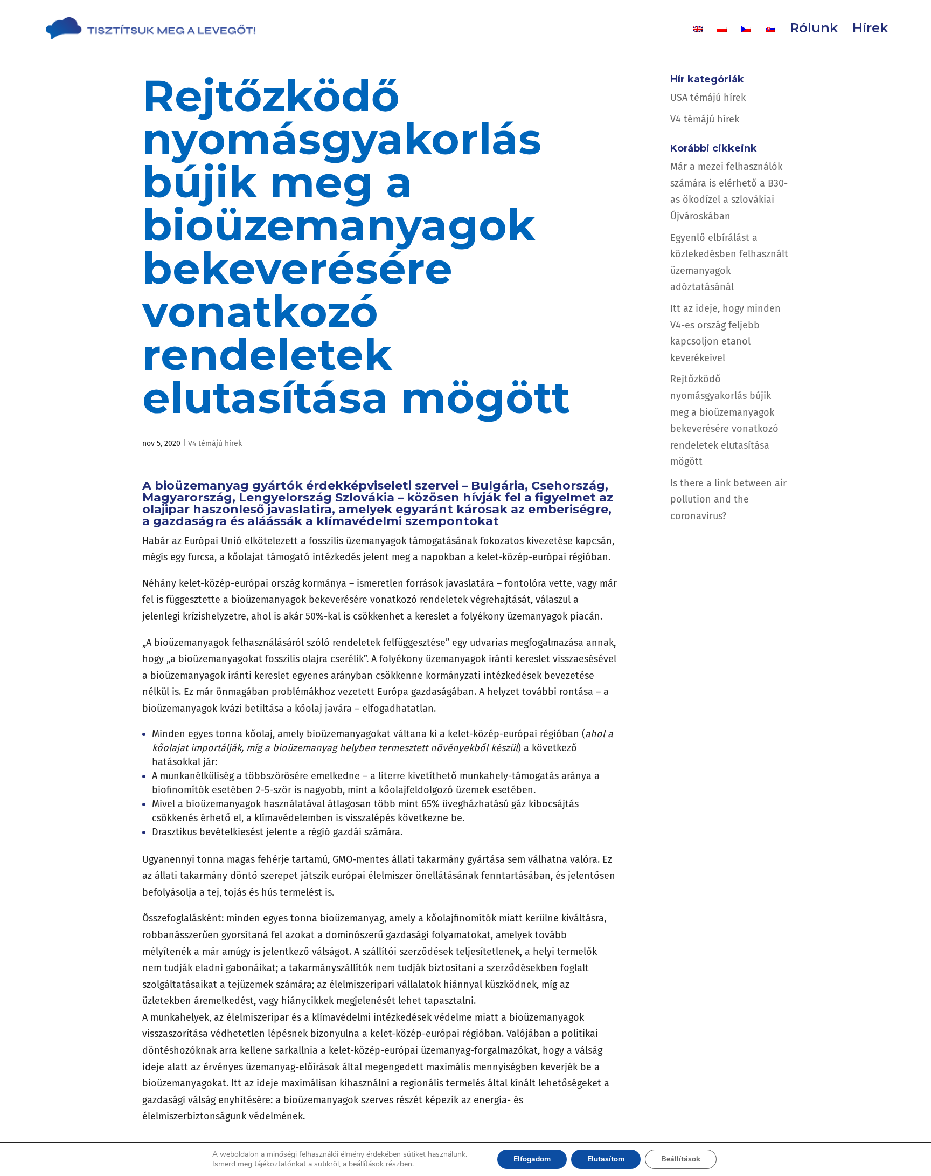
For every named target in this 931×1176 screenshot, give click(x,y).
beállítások (366, 1164)
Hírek (870, 30)
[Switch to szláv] (770, 40)
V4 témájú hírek (215, 443)
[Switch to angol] (698, 40)
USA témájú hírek (708, 98)
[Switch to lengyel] (722, 40)
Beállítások (680, 1159)
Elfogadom (532, 1159)
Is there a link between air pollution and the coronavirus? (728, 499)
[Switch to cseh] (746, 40)
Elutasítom (605, 1159)
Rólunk (814, 30)
